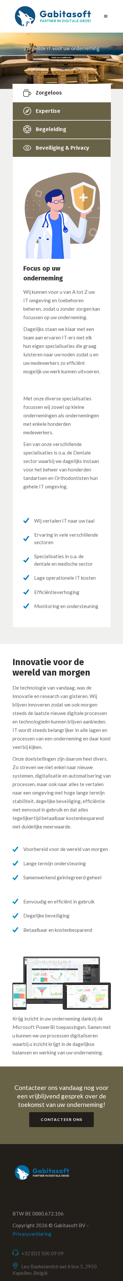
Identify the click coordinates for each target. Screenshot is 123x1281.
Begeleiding (51, 129)
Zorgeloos (49, 92)
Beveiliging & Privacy (62, 147)
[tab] (61, 93)
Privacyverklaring (31, 1234)
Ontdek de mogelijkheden (61, 57)
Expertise (48, 111)
